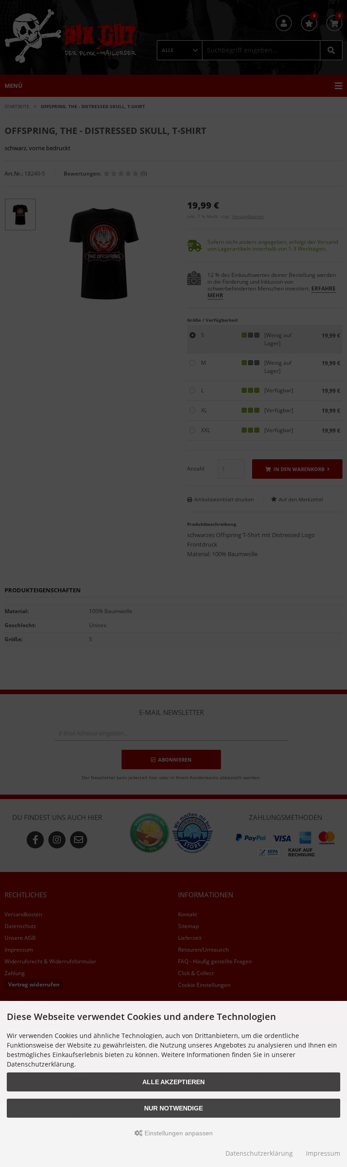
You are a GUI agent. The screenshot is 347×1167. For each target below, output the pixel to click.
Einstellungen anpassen (178, 1133)
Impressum (323, 1153)
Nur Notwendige (173, 1108)
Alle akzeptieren (173, 1082)
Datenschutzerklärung (259, 1153)
